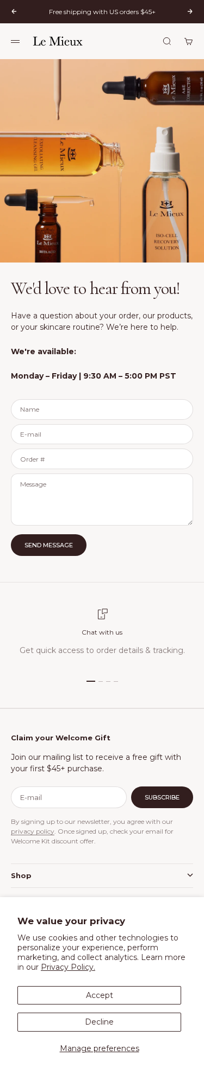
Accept (99, 995)
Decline (99, 1022)
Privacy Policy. (68, 967)
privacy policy (32, 831)
